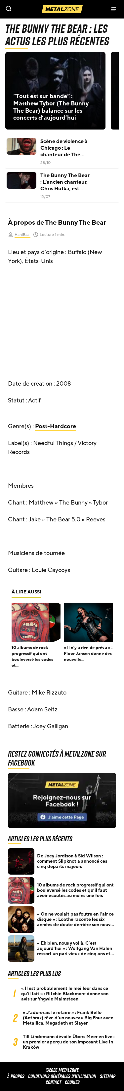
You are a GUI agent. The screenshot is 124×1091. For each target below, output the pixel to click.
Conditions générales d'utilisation (62, 1076)
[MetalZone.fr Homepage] (62, 9)
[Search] (31, 9)
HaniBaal (22, 234)
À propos (15, 1076)
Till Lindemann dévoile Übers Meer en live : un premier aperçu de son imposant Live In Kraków (68, 1042)
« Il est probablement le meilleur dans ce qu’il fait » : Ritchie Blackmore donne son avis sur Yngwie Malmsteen (64, 994)
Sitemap (107, 1076)
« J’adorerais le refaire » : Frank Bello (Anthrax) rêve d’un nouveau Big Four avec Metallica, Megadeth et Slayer (68, 1018)
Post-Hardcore (55, 426)
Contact (53, 1082)
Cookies (72, 1082)
